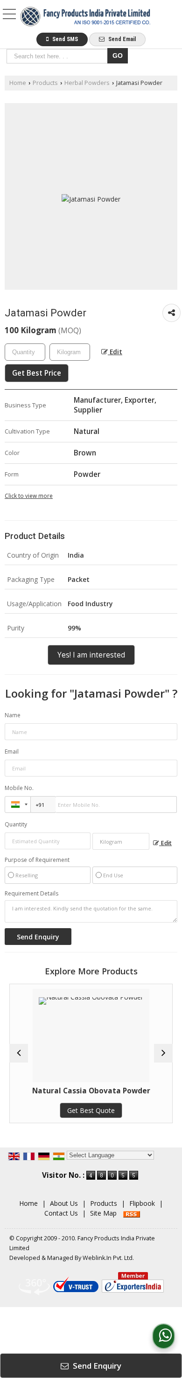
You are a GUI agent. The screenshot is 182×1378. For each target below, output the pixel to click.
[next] (163, 1053)
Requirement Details (31, 893)
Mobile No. (19, 788)
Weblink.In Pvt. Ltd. (108, 1258)
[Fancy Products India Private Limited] (85, 17)
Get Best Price (36, 373)
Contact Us (61, 1213)
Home (17, 83)
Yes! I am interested (91, 655)
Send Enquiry (96, 1365)
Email (12, 751)
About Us (64, 1203)
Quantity (16, 824)
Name (13, 715)
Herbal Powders (87, 83)
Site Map (103, 1213)
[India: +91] (18, 804)
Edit (115, 351)
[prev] (18, 1053)
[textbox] (59, 56)
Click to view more (29, 495)
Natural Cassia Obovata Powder (75, 1091)
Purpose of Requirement (37, 860)
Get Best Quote (75, 1110)
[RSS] (131, 1213)
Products (45, 83)
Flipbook (142, 1203)
